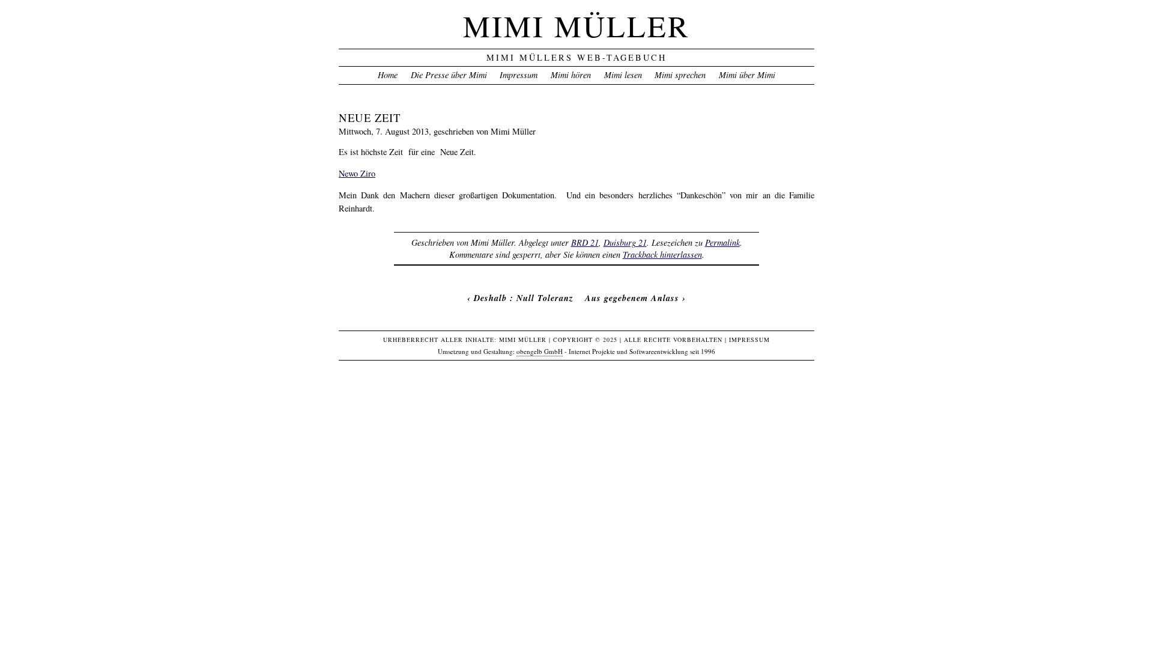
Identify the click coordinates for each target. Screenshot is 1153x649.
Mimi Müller (576, 25)
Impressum (518, 75)
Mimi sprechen (680, 75)
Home (388, 75)
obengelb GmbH (539, 351)
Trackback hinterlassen (662, 254)
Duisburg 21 (625, 242)
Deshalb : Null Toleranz (523, 297)
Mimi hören (571, 75)
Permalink (722, 242)
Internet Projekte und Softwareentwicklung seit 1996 (642, 351)
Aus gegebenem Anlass (632, 297)
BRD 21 (585, 242)
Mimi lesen (623, 75)
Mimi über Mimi (747, 75)
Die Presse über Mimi (449, 75)
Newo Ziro (357, 173)
